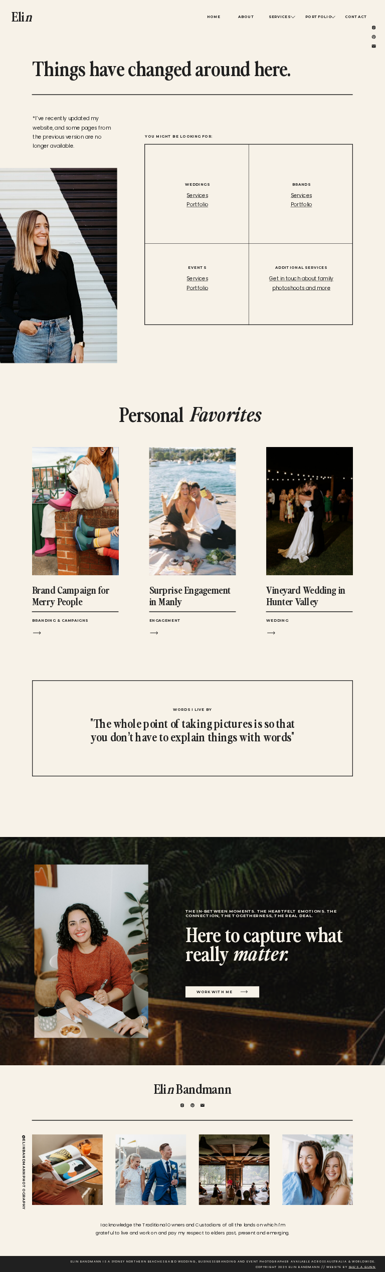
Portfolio (301, 205)
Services (301, 195)
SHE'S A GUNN (361, 1267)
